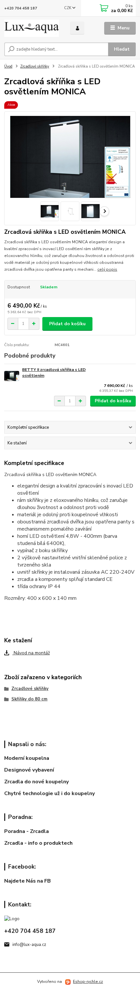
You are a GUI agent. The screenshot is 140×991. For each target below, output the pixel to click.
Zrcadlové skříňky (34, 66)
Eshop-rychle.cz (88, 981)
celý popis (107, 269)
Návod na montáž (31, 653)
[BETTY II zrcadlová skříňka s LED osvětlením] (11, 376)
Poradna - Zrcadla (26, 831)
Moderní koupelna (26, 758)
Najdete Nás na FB (27, 881)
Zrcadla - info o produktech (38, 843)
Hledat (122, 49)
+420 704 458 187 (20, 8)
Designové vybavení (29, 770)
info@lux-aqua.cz (29, 945)
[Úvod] (31, 28)
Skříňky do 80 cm (29, 699)
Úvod (8, 66)
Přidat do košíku (67, 324)
